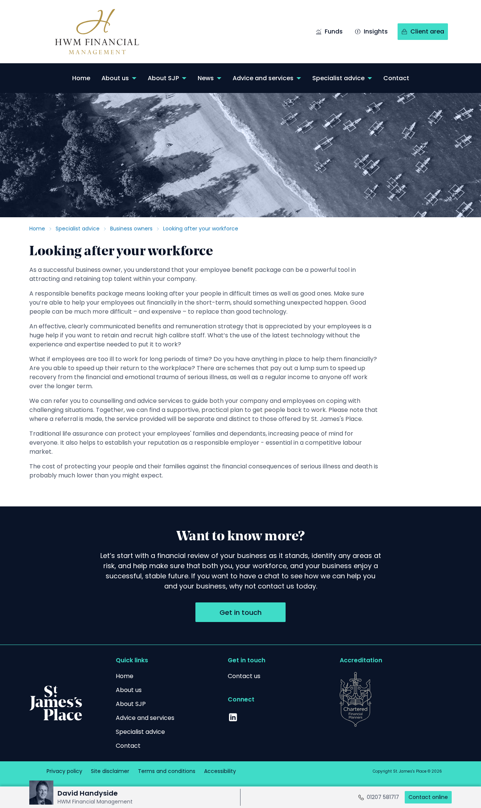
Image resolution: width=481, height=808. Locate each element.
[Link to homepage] (104, 31)
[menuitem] (81, 78)
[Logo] (55, 703)
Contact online (428, 797)
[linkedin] (234, 721)
